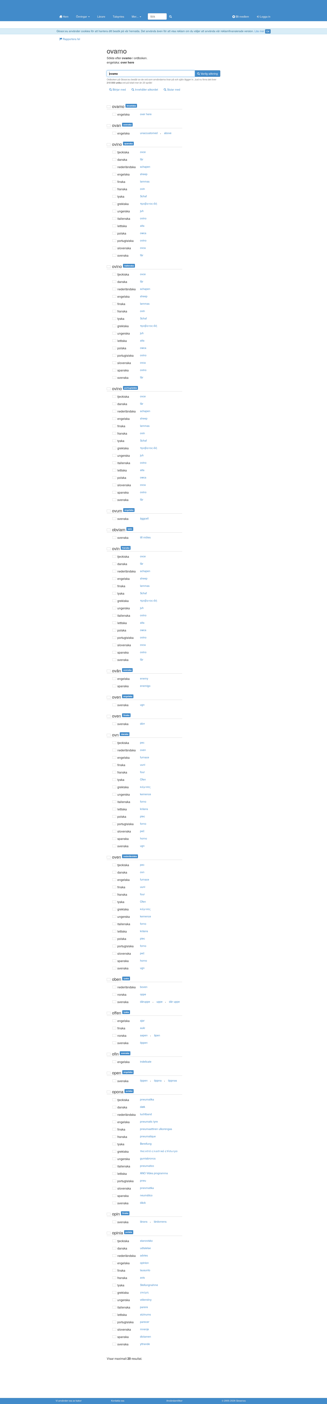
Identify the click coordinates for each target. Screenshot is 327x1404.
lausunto (145, 1270)
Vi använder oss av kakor (69, 1400)
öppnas (172, 1080)
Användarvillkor (174, 1400)
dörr (142, 723)
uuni (142, 764)
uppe (159, 1001)
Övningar (82, 16)
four (142, 772)
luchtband (146, 1114)
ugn (142, 705)
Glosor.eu (241, 1400)
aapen (144, 1035)
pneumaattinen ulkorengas (156, 1129)
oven (143, 750)
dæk (142, 1107)
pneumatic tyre (149, 1121)
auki (142, 1028)
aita (142, 226)
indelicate (145, 1061)
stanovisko (146, 1240)
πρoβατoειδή (148, 203)
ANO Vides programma (154, 1173)
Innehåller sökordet (146, 89)
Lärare (101, 16)
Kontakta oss (117, 1400)
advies (144, 1255)
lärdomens (160, 1221)
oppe (143, 994)
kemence (145, 794)
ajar (142, 1020)
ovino (143, 218)
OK (267, 31)
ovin (142, 189)
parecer (144, 1322)
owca (143, 233)
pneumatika (147, 1099)
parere (144, 1307)
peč (142, 831)
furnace (144, 757)
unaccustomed (149, 133)
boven (143, 987)
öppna (158, 1080)
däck (143, 1202)
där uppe (174, 1001)
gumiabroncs (148, 1158)
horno (143, 838)
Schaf (143, 196)
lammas (144, 181)
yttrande (145, 1344)
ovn (142, 872)
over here (146, 114)
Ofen (143, 779)
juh (142, 211)
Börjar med (119, 89)
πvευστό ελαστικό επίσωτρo (159, 1151)
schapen (145, 167)
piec (142, 816)
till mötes (145, 537)
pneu (143, 1180)
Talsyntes (118, 16)
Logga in (264, 16)
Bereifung (146, 1143)
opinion (144, 1263)
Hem (65, 16)
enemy (144, 678)
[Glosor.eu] (75, 6)
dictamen (145, 1336)
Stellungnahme (149, 1285)
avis (142, 1277)
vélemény (146, 1299)
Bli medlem (242, 16)
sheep (143, 174)
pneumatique (148, 1136)
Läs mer (259, 31)
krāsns (144, 809)
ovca (143, 248)
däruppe (145, 1001)
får (141, 159)
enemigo (145, 686)
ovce (143, 152)
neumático (146, 1195)
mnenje (144, 1329)
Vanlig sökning (209, 73)
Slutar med (173, 89)
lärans (143, 1221)
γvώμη (144, 1292)
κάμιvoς (145, 787)
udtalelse (145, 1248)
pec (142, 742)
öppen (144, 1042)
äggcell (144, 518)
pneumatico (147, 1166)
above (167, 133)
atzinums (145, 1314)
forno (143, 801)
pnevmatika (147, 1188)
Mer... (135, 16)
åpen (157, 1035)
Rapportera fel (71, 39)
